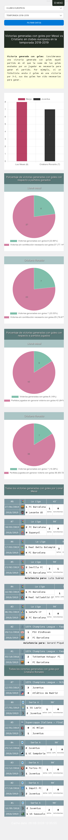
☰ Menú (58, 3)
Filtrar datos (34, 22)
